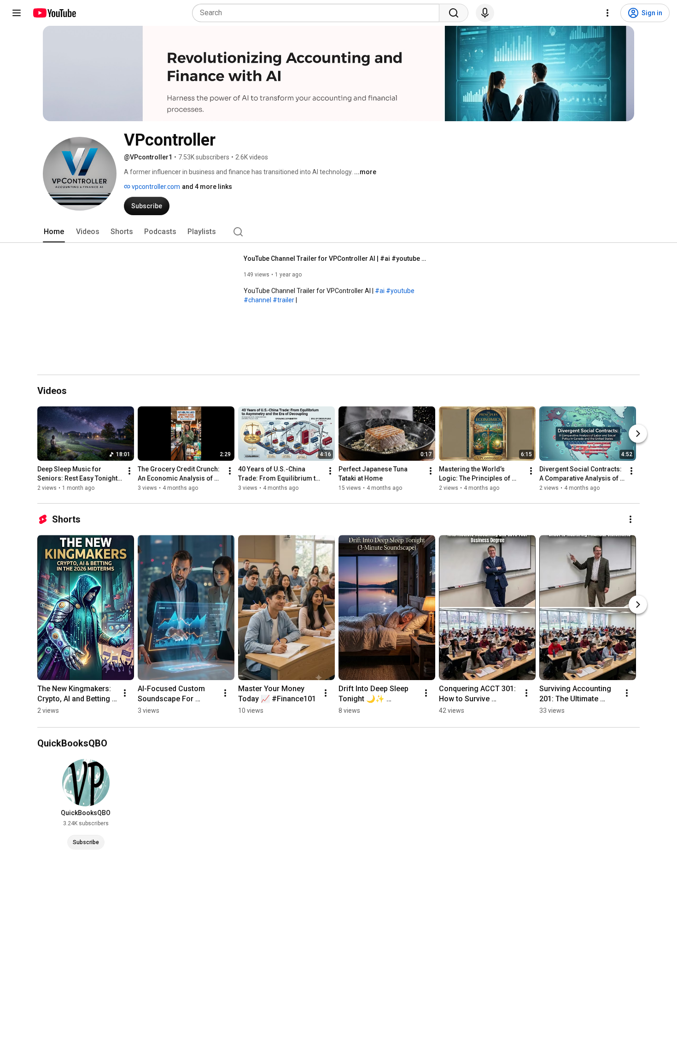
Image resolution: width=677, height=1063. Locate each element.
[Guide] (16, 12)
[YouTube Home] (54, 13)
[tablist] (338, 232)
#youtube (400, 290)
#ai (380, 290)
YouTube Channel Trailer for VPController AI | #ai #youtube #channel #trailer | (336, 258)
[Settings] (607, 12)
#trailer (283, 300)
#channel (257, 300)
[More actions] (129, 471)
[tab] (54, 232)
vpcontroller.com (155, 186)
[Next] (638, 433)
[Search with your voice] (485, 13)
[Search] (453, 13)
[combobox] (318, 12)
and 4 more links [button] (207, 186)
